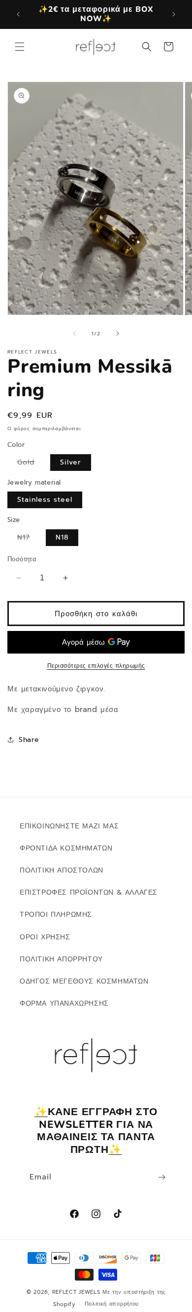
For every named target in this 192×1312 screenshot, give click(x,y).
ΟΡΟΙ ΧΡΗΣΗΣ (45, 937)
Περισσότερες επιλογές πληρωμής (96, 665)
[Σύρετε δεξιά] (117, 333)
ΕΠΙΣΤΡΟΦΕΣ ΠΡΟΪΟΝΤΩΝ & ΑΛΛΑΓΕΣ (89, 892)
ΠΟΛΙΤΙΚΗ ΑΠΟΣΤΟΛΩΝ (61, 870)
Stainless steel (44, 499)
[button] (20, 46)
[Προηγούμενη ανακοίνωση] (18, 14)
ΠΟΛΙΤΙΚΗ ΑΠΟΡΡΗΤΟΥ (61, 959)
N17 (28, 539)
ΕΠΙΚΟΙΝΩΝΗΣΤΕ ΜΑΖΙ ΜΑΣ (69, 826)
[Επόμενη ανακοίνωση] (174, 14)
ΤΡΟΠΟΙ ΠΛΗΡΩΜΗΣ (56, 914)
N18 (62, 537)
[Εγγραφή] (161, 1177)
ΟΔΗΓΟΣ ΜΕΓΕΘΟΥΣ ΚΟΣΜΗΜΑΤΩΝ (84, 981)
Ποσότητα (21, 559)
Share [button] (29, 740)
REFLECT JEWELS (76, 1292)
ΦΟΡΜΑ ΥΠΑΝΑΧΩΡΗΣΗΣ (64, 1003)
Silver (70, 462)
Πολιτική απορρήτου (112, 1304)
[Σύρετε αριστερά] (74, 333)
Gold (30, 464)
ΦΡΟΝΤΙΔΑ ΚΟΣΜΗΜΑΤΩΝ (66, 848)
